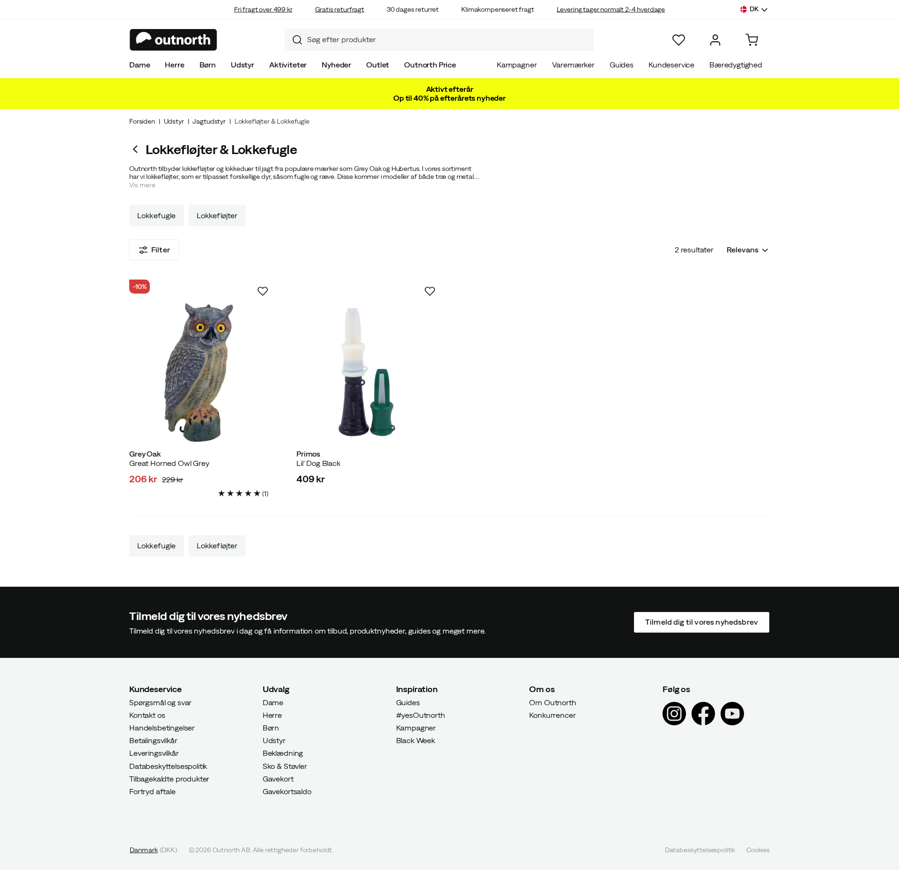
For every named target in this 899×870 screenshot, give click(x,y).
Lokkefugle (156, 215)
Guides (622, 64)
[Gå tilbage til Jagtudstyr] (137, 149)
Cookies (758, 850)
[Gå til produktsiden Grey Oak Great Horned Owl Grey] (198, 372)
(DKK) (153, 850)
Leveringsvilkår (154, 753)
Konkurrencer (552, 715)
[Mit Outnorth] (715, 40)
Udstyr (242, 64)
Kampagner (517, 64)
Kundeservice (671, 64)
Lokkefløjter (217, 215)
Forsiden (142, 121)
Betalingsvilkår (153, 740)
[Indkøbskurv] (751, 40)
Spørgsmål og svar (160, 702)
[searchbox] (448, 39)
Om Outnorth (552, 702)
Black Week (415, 740)
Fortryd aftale (152, 791)
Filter (160, 249)
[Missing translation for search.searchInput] (293, 40)
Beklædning (283, 753)
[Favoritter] (678, 40)
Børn (207, 64)
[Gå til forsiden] (173, 40)
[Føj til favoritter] (262, 291)
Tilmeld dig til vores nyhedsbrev (701, 622)
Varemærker (573, 64)
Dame (139, 64)
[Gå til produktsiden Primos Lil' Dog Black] (365, 372)
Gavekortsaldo (287, 791)
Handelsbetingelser (162, 727)
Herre (174, 64)
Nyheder (336, 64)
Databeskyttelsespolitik (168, 765)
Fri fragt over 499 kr (263, 9)
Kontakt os (147, 715)
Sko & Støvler (285, 765)
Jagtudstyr (208, 121)
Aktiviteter (288, 64)
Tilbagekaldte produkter (169, 778)
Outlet (377, 64)
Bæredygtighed (735, 64)
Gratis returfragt (339, 9)
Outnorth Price (430, 64)
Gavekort (278, 778)
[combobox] (439, 40)
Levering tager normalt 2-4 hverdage (611, 9)
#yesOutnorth (420, 715)
